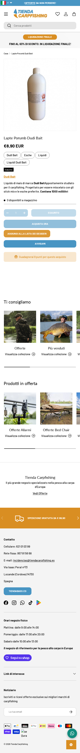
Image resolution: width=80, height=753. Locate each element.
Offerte (20, 348)
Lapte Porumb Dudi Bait (22, 53)
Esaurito (53, 212)
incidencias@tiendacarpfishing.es (34, 560)
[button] (74, 14)
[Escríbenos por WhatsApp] (72, 733)
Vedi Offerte (40, 493)
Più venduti (56, 348)
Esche (28, 155)
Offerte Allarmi (20, 430)
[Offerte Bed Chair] (56, 408)
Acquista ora (40, 223)
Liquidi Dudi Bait (17, 162)
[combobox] (40, 25)
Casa (6, 53)
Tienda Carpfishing (19, 744)
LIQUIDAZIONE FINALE (40, 36)
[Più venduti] (56, 327)
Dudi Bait (12, 155)
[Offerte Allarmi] (20, 408)
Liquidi (42, 155)
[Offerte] (20, 327)
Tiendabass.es (17, 591)
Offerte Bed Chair (56, 430)
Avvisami (40, 243)
